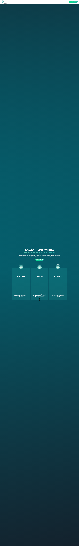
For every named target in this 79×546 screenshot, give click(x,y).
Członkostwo (40, 1)
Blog (48, 1)
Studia (45, 1)
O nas (31, 1)
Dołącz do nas (73, 1)
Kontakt (51, 1)
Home (27, 1)
